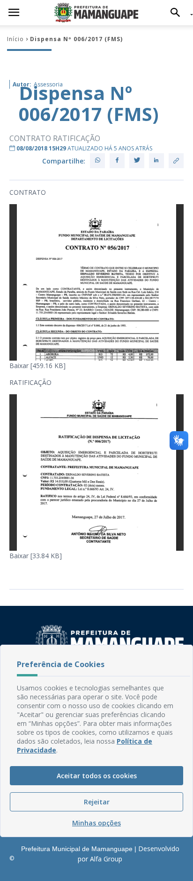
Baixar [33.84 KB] (35, 555)
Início (15, 39)
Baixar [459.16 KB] (37, 365)
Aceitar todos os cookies (97, 775)
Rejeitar (97, 801)
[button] (178, 12)
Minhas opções (96, 822)
